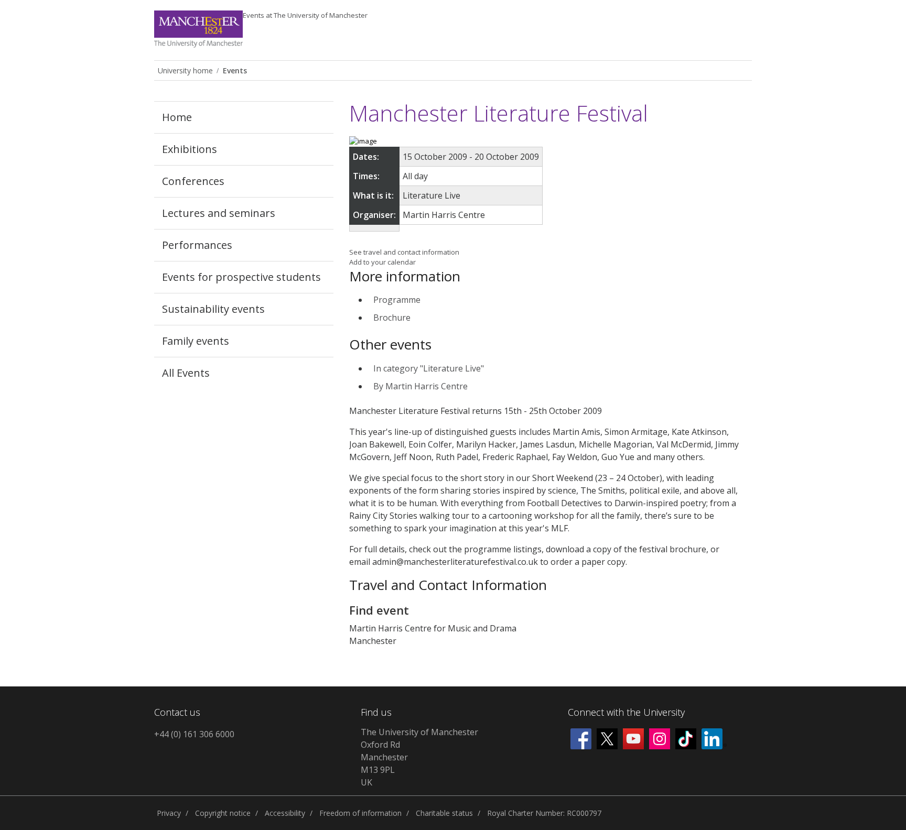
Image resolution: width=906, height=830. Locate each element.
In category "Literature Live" (428, 368)
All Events (186, 373)
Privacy (169, 813)
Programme (396, 299)
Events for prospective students (241, 277)
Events (305, 15)
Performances (197, 245)
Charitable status (444, 813)
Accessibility (285, 813)
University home (185, 70)
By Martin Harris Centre (420, 386)
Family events (195, 341)
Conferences (193, 181)
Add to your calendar (382, 262)
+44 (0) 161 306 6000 (194, 734)
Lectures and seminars (218, 213)
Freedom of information (360, 813)
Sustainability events (213, 309)
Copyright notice (223, 813)
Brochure (392, 317)
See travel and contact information (404, 252)
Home (177, 117)
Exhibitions (189, 149)
